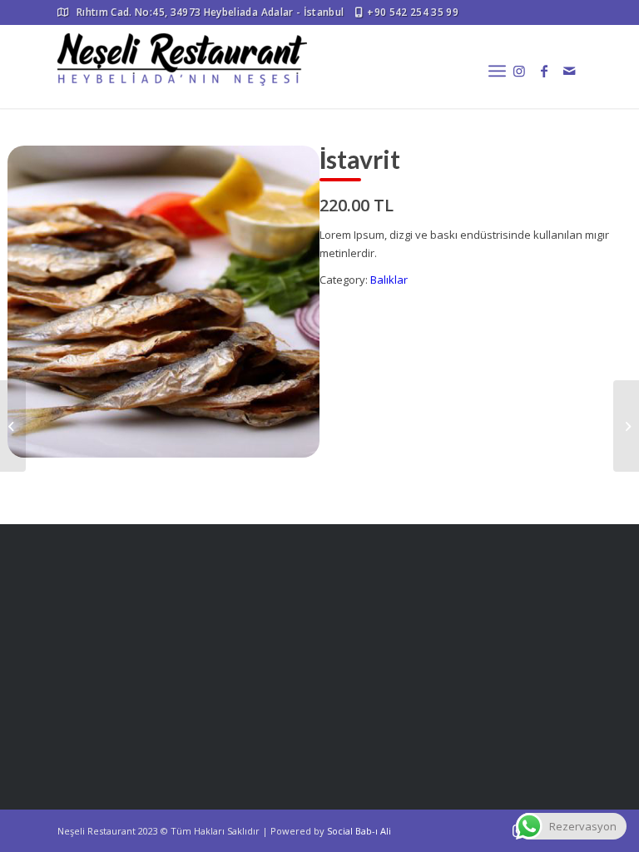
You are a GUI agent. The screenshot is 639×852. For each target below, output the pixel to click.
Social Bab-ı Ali (359, 831)
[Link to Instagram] (519, 70)
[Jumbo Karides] (13, 426)
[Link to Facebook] (544, 70)
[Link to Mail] (569, 70)
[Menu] (497, 70)
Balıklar (389, 279)
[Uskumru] (626, 426)
